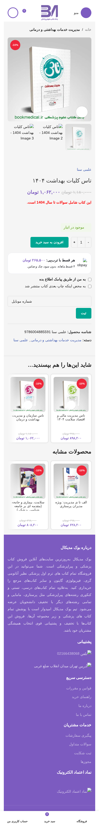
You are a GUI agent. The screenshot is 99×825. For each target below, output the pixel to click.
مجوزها (86, 762)
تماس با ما (83, 715)
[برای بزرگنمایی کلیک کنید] (82, 112)
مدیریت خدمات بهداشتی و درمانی (54, 29)
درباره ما (84, 706)
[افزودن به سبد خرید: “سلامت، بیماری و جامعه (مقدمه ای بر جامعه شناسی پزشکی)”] (28, 491)
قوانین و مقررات (78, 688)
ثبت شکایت (82, 753)
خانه (88, 29)
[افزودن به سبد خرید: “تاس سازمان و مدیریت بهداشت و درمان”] (28, 405)
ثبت (83, 313)
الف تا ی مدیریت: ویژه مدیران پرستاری (71, 504)
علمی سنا (84, 169)
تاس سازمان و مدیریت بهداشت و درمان (28, 417)
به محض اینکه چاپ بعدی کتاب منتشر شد (56, 286)
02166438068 (68, 653)
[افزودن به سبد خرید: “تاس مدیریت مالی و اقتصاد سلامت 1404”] (71, 405)
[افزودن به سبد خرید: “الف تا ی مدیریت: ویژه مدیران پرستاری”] (71, 491)
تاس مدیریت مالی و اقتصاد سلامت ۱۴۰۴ (71, 417)
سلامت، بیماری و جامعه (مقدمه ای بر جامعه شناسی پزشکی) (28, 506)
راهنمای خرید (81, 697)
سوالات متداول (80, 744)
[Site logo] (49, 12)
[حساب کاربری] (13, 13)
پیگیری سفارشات (78, 735)
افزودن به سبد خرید (49, 242)
